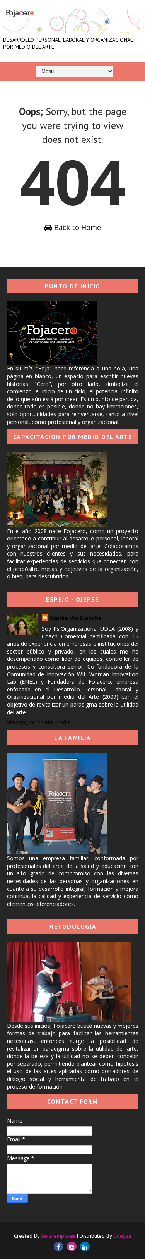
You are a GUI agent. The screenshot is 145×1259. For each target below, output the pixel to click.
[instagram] (72, 1246)
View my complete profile (38, 722)
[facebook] (58, 1246)
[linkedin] (85, 1246)
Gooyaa (122, 1235)
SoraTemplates (58, 1235)
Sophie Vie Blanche (75, 618)
